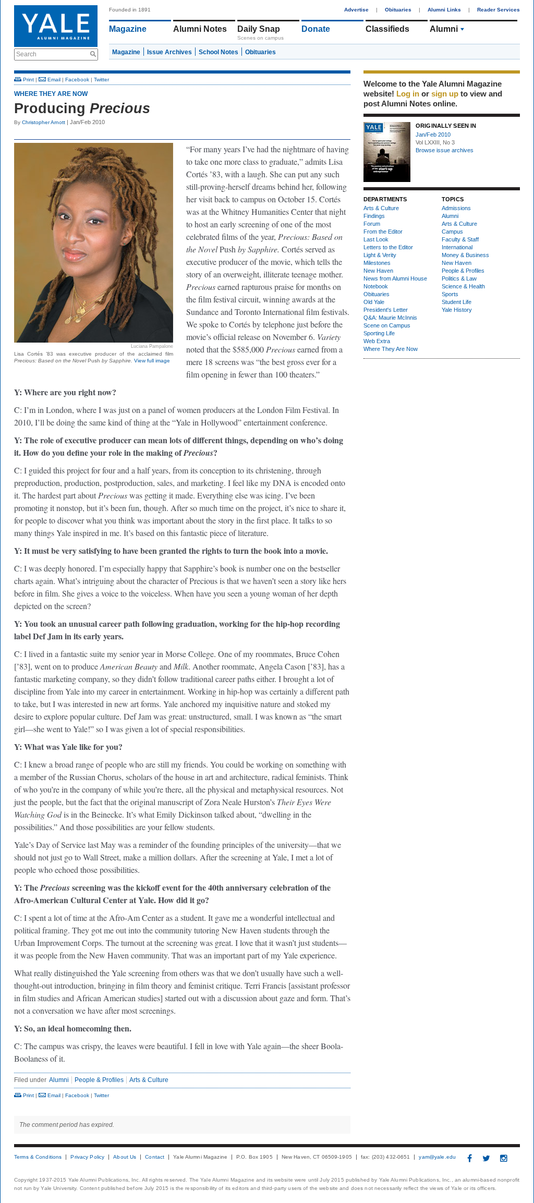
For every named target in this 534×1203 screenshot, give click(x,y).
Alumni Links (444, 10)
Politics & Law (459, 278)
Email (53, 79)
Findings (374, 216)
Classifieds (387, 29)
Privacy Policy (87, 1157)
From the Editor (383, 231)
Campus (452, 231)
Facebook (77, 79)
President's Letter (385, 310)
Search (26, 54)
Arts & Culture (148, 1080)
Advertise (356, 10)
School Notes (218, 52)
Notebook (375, 286)
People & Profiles (99, 1080)
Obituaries (398, 10)
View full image (152, 360)
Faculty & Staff (460, 239)
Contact (154, 1157)
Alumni (444, 29)
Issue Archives (169, 52)
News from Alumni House (395, 278)
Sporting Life (379, 333)
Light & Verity (379, 255)
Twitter (101, 79)
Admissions (456, 208)
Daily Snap (258, 29)
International (457, 247)
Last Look (376, 239)
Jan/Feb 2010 (433, 134)
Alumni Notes (200, 29)
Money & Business (465, 255)
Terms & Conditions (38, 1157)
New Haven (378, 271)
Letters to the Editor (388, 247)
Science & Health (463, 286)
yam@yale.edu (437, 1157)
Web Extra (376, 341)
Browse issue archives (445, 150)
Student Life (456, 302)
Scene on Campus (386, 325)
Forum (371, 224)
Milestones (377, 263)
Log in (407, 93)
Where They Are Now (51, 94)
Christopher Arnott (43, 122)
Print (27, 79)
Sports (450, 294)
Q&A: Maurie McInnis (390, 317)
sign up (444, 93)
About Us (124, 1157)
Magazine (128, 29)
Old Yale (373, 302)
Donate (315, 29)
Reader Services (498, 10)
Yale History (457, 310)
